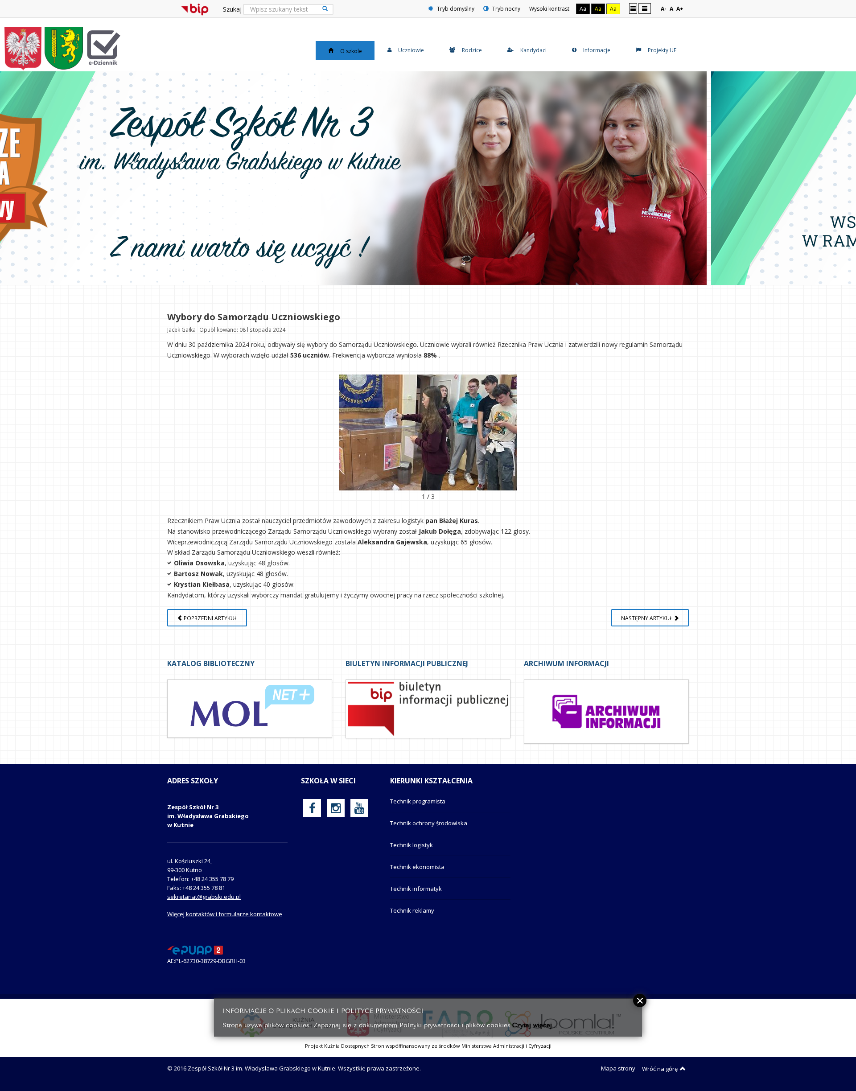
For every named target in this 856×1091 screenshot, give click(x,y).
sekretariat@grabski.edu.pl (204, 897)
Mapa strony (618, 1068)
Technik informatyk (416, 889)
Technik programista (417, 801)
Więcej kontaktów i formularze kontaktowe (224, 914)
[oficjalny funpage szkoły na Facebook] (312, 808)
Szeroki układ (644, 8)
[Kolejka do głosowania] (428, 432)
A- (664, 8)
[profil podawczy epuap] (195, 950)
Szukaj (232, 9)
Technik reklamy (412, 910)
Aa (583, 8)
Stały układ (633, 8)
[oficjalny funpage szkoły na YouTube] (359, 808)
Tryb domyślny (455, 8)
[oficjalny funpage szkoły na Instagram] (336, 808)
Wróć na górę (660, 1069)
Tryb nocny (505, 8)
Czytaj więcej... (534, 1024)
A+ (679, 8)
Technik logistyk (411, 845)
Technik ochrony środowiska (428, 823)
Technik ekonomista (417, 867)
